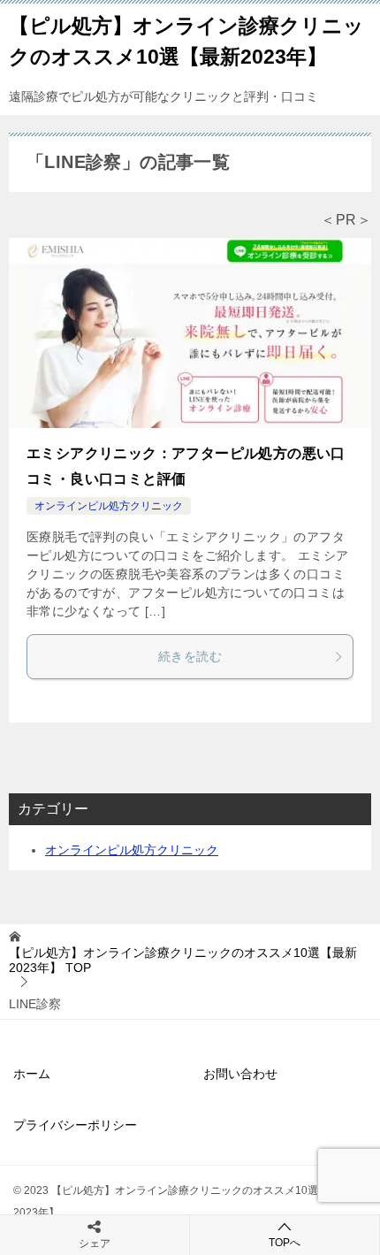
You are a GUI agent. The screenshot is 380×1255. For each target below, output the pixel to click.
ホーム (31, 1074)
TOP (183, 960)
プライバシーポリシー (75, 1125)
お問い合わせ (240, 1074)
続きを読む (190, 656)
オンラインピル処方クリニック (108, 506)
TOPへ (284, 1242)
